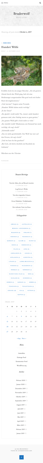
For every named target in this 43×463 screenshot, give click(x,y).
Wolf (3, 51)
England (28, 232)
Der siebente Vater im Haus (22, 207)
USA (21, 290)
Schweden (27, 278)
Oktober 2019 (20, 397)
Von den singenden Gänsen (21, 195)
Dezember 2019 (20, 388)
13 (7, 322)
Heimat (32, 241)
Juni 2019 (20, 413)
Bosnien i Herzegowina (21, 228)
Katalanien (15, 257)
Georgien (11, 241)
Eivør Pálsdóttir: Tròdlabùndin (22, 201)
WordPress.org (21, 366)
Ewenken (15, 236)
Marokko (14, 265)
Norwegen (27, 270)
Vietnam (31, 290)
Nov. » (24, 338)
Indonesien (26, 245)
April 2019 (20, 421)
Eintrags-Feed (21, 357)
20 (7, 327)
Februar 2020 (20, 380)
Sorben (32, 282)
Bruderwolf (21, 13)
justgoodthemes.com (25, 451)
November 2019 (20, 393)
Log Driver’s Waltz (21, 189)
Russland (15, 278)
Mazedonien (27, 265)
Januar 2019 (20, 433)
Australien (27, 224)
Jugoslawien (16, 253)
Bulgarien (15, 232)
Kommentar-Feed (21, 361)
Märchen (7, 43)
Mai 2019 (20, 417)
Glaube (22, 241)
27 (7, 332)
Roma (31, 274)
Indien (14, 245)
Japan (26, 249)
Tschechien (14, 286)
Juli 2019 (20, 409)
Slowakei (21, 282)
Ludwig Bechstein (27, 261)
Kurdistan (27, 257)
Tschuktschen (28, 286)
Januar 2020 (20, 384)
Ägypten (21, 294)
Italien (16, 249)
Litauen (12, 261)
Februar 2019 (20, 429)
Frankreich (27, 236)
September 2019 (20, 401)
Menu (6, 3)
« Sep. (19, 338)
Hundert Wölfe (9, 47)
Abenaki (15, 224)
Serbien (10, 282)
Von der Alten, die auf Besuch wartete (21, 183)
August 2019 (20, 405)
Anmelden (21, 353)
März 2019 (20, 425)
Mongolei (15, 270)
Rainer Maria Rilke (17, 274)
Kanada (28, 253)
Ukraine (5, 161)
